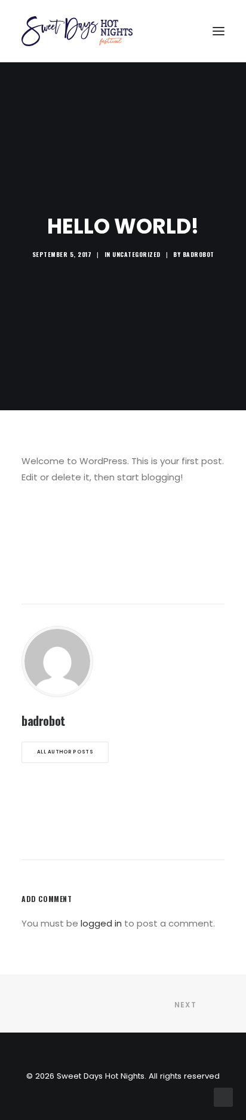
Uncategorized (136, 254)
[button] (218, 31)
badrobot (198, 254)
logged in (101, 923)
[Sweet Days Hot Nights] (77, 31)
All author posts (65, 751)
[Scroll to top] (223, 1096)
